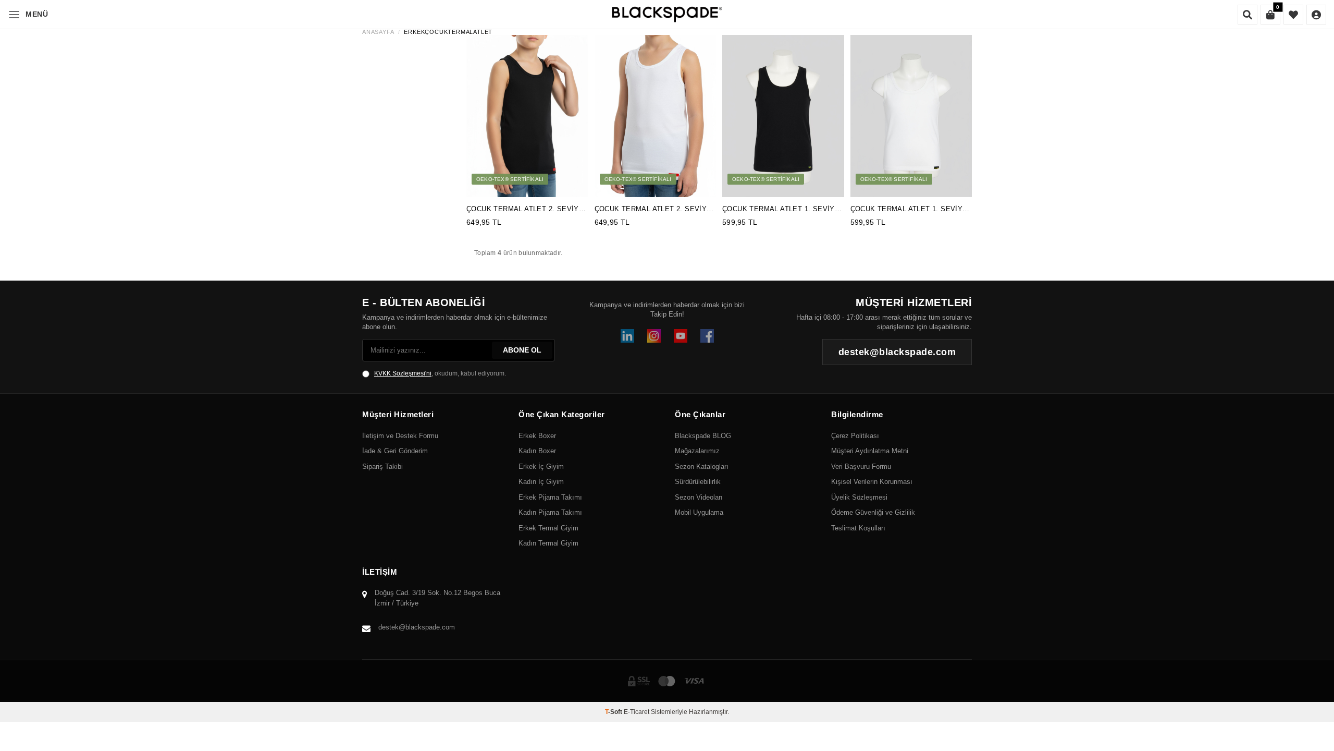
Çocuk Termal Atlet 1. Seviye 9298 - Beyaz (909, 209)
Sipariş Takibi (382, 466)
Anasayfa (378, 32)
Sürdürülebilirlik (698, 482)
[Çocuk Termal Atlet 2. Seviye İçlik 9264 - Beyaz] (656, 116)
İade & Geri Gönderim (395, 451)
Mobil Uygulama (699, 512)
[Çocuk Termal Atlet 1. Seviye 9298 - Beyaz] (911, 116)
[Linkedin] (627, 335)
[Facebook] (707, 335)
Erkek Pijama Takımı (550, 497)
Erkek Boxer (537, 436)
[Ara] (1247, 15)
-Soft (614, 712)
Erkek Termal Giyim (548, 528)
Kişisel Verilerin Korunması (871, 482)
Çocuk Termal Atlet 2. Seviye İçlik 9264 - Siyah (525, 209)
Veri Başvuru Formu (861, 466)
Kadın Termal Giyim (548, 543)
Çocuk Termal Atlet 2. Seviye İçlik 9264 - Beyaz (653, 209)
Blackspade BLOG (703, 436)
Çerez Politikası (855, 436)
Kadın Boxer (537, 451)
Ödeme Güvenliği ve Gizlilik (873, 512)
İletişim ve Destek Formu (400, 436)
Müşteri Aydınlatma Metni (869, 451)
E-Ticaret (636, 712)
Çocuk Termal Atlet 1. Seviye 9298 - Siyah (780, 209)
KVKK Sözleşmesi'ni (402, 373)
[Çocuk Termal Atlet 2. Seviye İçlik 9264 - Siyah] (527, 116)
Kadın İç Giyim (541, 482)
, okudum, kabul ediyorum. (440, 373)
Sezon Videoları (699, 497)
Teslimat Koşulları (858, 528)
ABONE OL (522, 350)
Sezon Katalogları (701, 466)
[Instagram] (654, 335)
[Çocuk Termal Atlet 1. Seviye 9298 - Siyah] (783, 116)
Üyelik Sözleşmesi (859, 497)
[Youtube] (680, 335)
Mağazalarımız (697, 451)
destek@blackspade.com (416, 627)
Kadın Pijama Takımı (550, 512)
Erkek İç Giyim (541, 466)
